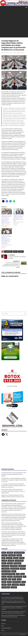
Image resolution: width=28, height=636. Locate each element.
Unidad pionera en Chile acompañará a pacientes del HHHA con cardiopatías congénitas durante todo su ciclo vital (13, 480)
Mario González (6, 571)
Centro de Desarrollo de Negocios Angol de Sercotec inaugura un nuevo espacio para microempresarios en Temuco (13, 543)
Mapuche (23, 568)
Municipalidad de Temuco (8, 574)
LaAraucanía (22, 566)
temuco (4, 584)
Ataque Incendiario (19, 552)
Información (17, 563)
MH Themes (23, 634)
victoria (22, 584)
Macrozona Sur (15, 568)
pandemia (4, 579)
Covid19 (22, 558)
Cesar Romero (21, 52)
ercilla (4, 563)
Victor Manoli (5, 587)
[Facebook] (3, 434)
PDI (9, 579)
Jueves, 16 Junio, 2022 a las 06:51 (9, 52)
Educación (10, 560)
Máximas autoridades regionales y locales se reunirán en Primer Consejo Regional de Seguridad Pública (6, 218)
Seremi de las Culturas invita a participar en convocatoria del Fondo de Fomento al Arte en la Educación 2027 (13, 491)
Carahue (19, 555)
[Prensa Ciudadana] (14, 5)
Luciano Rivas (5, 568)
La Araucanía (8, 251)
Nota (15, 251)
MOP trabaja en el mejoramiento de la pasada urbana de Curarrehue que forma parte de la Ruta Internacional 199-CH (13, 519)
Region (4, 582)
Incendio (10, 563)
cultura (4, 560)
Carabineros (12, 555)
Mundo (14, 571)
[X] (6, 434)
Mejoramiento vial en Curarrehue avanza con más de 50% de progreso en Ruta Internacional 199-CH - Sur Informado (13, 515)
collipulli (9, 558)
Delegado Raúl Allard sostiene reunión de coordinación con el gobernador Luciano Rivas (18, 217)
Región (21, 251)
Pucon (14, 579)
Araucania (9, 552)
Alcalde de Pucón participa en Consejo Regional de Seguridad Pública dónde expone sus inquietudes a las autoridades (6, 239)
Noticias (10, 576)
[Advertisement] (14, 23)
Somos (2, 630)
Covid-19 (16, 558)
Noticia (4, 576)
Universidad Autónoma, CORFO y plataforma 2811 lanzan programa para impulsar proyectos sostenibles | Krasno (13, 505)
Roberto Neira (16, 582)
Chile (3, 558)
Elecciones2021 (19, 560)
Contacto (3, 623)
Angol (3, 552)
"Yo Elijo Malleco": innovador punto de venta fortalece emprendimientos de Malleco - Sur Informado (12, 540)
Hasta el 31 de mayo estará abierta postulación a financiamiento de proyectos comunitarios (13, 527)
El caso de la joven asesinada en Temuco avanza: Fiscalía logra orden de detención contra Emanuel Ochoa (13, 533)
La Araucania (5, 566)
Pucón (19, 579)
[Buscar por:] (14, 313)
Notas (22, 574)
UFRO (9, 584)
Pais (25, 576)
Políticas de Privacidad (6, 628)
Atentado (4, 555)
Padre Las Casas (18, 576)
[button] (26, 7)
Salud (23, 582)
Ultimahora (15, 584)
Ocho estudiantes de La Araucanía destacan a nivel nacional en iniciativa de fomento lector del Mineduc (13, 474)
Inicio (2, 625)
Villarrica (13, 587)
